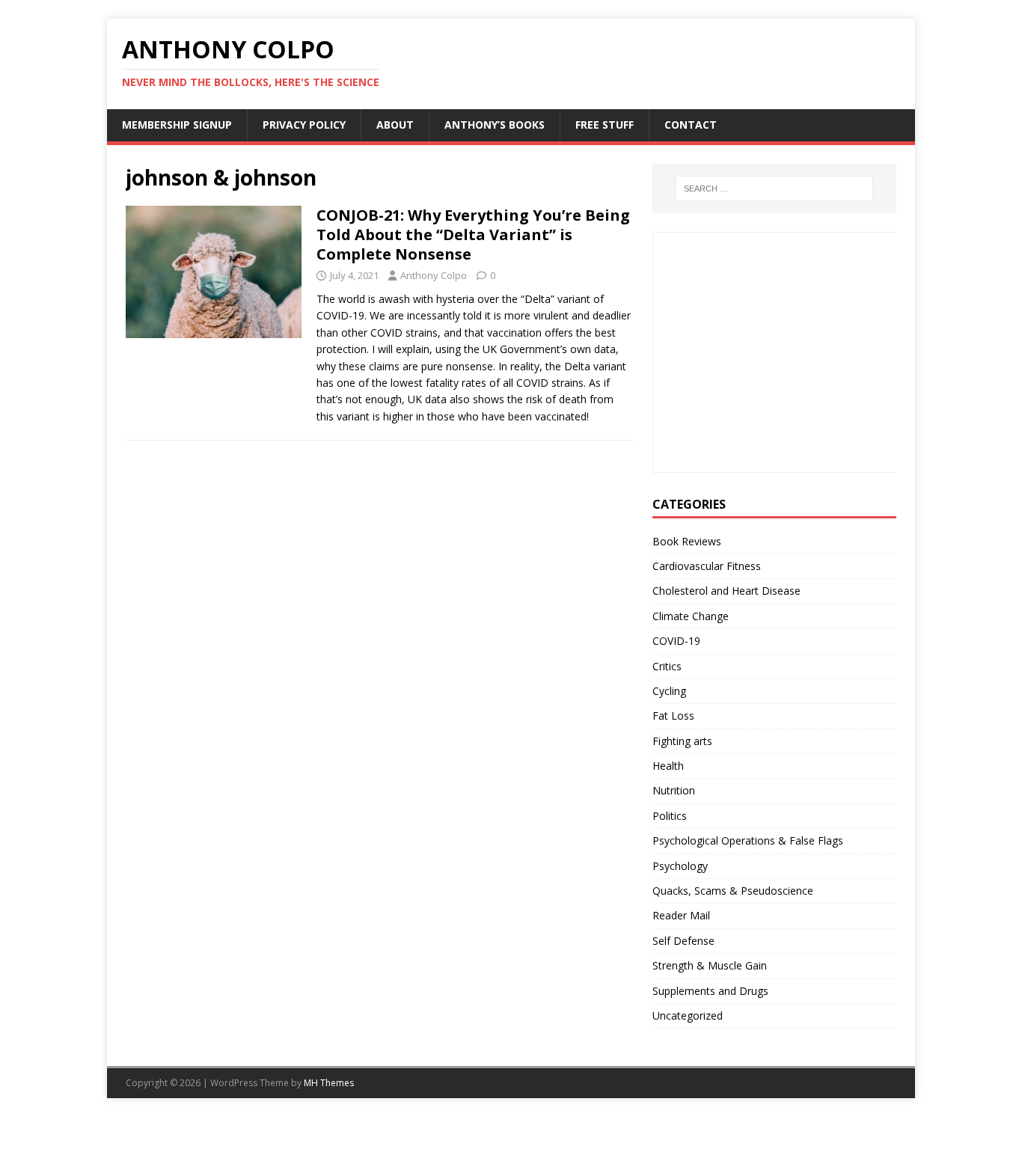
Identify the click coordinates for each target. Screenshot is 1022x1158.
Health (668, 766)
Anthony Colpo (433, 275)
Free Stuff (604, 124)
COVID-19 (676, 641)
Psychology (680, 866)
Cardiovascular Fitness (706, 566)
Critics (667, 666)
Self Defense (683, 941)
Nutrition (673, 790)
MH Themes (329, 1082)
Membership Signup (177, 124)
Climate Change (690, 616)
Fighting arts (682, 741)
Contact (690, 124)
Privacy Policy (304, 124)
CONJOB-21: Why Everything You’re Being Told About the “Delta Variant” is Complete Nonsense (473, 234)
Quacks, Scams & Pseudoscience (732, 890)
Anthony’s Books (494, 124)
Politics (669, 816)
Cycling (669, 691)
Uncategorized (687, 1015)
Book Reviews (686, 541)
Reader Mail (681, 915)
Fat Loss (673, 715)
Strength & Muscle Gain (709, 965)
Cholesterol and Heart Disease (726, 590)
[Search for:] (774, 188)
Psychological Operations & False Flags (747, 840)
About (395, 124)
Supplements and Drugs (710, 991)
